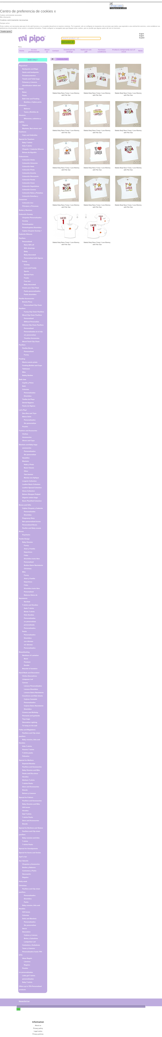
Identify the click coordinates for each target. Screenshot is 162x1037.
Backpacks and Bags (30, 69)
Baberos (27, 109)
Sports (26, 271)
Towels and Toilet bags (31, 79)
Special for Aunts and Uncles (30, 853)
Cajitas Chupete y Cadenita (32, 508)
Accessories (27, 437)
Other (26, 471)
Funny (24, 261)
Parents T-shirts (28, 749)
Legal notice (38, 1031)
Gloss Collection (28, 491)
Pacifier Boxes (27, 348)
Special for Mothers (26, 760)
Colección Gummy (26, 214)
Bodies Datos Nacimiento (33, 565)
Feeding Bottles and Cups (32, 365)
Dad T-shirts (26, 814)
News (140, 51)
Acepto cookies (117, 6)
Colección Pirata (28, 170)
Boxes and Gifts (25, 505)
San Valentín (23, 861)
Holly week (23, 881)
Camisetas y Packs (29, 871)
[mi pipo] (38, 39)
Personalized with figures (33, 258)
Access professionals (34, 51)
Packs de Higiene (28, 406)
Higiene (25, 125)
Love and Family (30, 268)
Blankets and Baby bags (28, 444)
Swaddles (26, 458)
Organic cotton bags (30, 497)
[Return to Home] (52, 59)
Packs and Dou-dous (30, 773)
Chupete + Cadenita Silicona (33, 149)
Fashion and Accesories (28, 430)
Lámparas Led (27, 679)
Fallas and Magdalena (27, 730)
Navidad (27, 602)
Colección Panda (28, 180)
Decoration (26, 932)
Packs (24, 95)
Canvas (25, 682)
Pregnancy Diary (28, 518)
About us (47, 51)
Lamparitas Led (30, 942)
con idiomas (28, 641)
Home (21, 51)
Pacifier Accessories (26, 298)
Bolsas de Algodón (29, 152)
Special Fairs (29, 274)
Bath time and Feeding (30, 99)
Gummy (25, 221)
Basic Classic (29, 468)
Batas (24, 92)
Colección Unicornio (30, 163)
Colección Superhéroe (30, 186)
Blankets (25, 461)
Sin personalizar (30, 423)
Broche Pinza (27, 302)
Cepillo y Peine (28, 383)
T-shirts (25, 841)
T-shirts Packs (27, 783)
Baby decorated (30, 255)
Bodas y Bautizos (25, 210)
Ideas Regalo (27, 958)
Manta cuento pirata (29, 362)
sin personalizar (30, 335)
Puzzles (25, 426)
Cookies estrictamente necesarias (11, 15)
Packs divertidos (30, 294)
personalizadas (28, 979)
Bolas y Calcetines (31, 938)
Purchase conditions (102, 51)
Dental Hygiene (28, 402)
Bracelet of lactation (29, 668)
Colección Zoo (27, 203)
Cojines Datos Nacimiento (33, 706)
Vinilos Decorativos (29, 676)
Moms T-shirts (29, 611)
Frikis (26, 555)
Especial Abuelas (28, 763)
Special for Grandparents (28, 848)
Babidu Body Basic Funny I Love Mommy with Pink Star (66, 94)
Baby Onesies (27, 542)
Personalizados (29, 420)
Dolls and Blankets (29, 918)
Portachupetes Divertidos (31, 227)
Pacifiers (22, 238)
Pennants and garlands (31, 716)
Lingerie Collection (29, 481)
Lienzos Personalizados (33, 686)
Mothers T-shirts (28, 780)
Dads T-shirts (29, 608)
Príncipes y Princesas (30, 206)
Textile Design (24, 539)
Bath (24, 386)
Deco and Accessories (30, 787)
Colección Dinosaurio (30, 176)
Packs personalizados (32, 291)
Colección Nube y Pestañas (32, 193)
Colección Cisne (28, 183)
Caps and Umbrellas (29, 135)
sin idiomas (28, 645)
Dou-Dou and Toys (29, 413)
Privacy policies (38, 1034)
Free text (27, 281)
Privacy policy (38, 1028)
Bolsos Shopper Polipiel (31, 494)
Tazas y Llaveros (28, 948)
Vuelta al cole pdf (86, 51)
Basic (26, 659)
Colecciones (23, 156)
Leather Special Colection (32, 488)
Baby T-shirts (27, 142)
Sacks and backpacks (30, 72)
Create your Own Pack (30, 288)
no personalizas (30, 621)
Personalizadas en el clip (33, 331)
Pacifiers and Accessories (32, 767)
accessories (26, 448)
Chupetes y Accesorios (31, 864)
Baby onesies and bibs (31, 838)
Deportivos (28, 552)
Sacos (24, 928)
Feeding (22, 359)
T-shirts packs (27, 753)
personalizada (29, 625)
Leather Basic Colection (31, 484)
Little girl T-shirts (28, 975)
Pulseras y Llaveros (29, 82)
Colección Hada (28, 166)
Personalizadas (29, 393)
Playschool (23, 65)
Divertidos (28, 638)
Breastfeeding (24, 652)
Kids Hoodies (29, 615)
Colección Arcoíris (29, 173)
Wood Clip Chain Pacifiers (32, 315)
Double (26, 665)
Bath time (22, 379)
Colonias (25, 389)
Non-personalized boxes (31, 521)
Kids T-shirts (27, 146)
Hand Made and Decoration (29, 673)
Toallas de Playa (28, 399)
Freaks (26, 278)
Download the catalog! (69, 51)
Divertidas (28, 396)
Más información (5, 17)
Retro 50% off (29, 245)
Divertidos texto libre (32, 559)
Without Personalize (31, 322)
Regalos (25, 877)
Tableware (26, 369)
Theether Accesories (31, 338)
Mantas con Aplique (31, 478)
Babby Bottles (27, 375)
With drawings (29, 248)
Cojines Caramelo (30, 699)
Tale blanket (28, 474)
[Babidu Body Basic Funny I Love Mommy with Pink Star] (66, 77)
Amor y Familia (29, 549)
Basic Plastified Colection (32, 501)
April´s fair (23, 857)
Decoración (26, 874)
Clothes (25, 434)
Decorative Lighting (29, 722)
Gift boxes (26, 807)
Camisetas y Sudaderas (31, 945)
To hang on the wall (29, 725)
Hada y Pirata (29, 464)
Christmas (28, 568)
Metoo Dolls (26, 416)
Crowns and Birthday (30, 712)
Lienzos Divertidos (31, 689)
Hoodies (25, 777)
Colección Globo (28, 160)
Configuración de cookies (118, 8)
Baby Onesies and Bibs (31, 770)
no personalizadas (26, 972)
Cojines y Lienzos (30, 935)
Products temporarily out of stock (123, 51)
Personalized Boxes (29, 525)
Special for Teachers (26, 139)
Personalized (27, 241)
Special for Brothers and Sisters (31, 828)
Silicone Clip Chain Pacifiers (33, 325)
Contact (55, 51)
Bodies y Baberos (29, 867)
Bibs (24, 372)
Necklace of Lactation (30, 655)
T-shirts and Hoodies (30, 605)
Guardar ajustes (6, 31)
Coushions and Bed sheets (32, 696)
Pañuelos (25, 756)
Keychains (26, 535)
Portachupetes (27, 224)
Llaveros (27, 961)
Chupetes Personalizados (32, 217)
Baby (26, 251)
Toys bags (26, 719)
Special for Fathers (26, 797)
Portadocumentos (29, 75)
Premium (27, 662)
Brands (25, 790)
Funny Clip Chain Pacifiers (34, 312)
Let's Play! (23, 410)
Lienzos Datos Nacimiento (34, 692)
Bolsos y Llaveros (29, 793)
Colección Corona (29, 189)
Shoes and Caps (28, 440)
